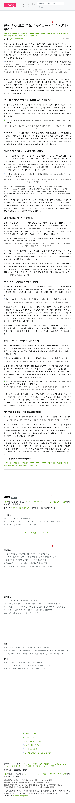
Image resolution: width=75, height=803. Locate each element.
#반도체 (59, 33)
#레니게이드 (51, 33)
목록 (42, 533)
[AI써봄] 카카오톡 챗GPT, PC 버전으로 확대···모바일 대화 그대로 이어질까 (30, 557)
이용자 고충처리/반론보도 (42, 764)
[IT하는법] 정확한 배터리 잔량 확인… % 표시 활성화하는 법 (25, 668)
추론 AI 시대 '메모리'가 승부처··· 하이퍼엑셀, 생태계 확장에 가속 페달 (28, 566)
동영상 (33, 5)
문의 (29, 764)
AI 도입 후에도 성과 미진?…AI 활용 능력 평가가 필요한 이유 (25, 560)
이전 (26, 533)
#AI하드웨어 (24, 33)
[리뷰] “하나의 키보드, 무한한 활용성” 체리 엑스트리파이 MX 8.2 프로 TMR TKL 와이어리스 (36, 650)
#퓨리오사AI (33, 36)
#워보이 (14, 36)
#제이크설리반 (23, 36)
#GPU (32, 33)
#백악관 (65, 33)
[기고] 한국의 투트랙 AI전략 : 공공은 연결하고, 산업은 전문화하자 (27, 665)
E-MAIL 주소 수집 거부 (41, 766)
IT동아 (6, 502)
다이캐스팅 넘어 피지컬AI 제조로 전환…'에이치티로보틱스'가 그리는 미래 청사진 (32, 604)
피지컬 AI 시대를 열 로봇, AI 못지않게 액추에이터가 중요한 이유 (26, 554)
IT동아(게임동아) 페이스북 (20, 508)
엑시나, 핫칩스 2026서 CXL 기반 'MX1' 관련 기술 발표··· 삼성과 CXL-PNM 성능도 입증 (34, 522)
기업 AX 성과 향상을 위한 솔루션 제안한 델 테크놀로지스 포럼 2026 (28, 610)
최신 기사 (8, 597)
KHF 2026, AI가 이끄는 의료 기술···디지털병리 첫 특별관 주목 (25, 563)
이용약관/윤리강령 (59, 764)
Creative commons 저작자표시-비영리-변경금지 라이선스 (45, 502)
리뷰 (24, 5)
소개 (23, 764)
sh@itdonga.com (17, 39)
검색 (42, 7)
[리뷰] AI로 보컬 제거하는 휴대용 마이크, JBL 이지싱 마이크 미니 (27, 647)
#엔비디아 (7, 36)
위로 (34, 533)
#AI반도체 (15, 33)
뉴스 (19, 5)
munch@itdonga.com (20, 796)
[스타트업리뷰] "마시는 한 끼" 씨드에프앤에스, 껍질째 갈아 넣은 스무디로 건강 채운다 (34, 654)
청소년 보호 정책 (25, 766)
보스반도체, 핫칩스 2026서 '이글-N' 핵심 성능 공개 (22, 525)
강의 (28, 5)
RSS (52, 766)
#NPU (37, 33)
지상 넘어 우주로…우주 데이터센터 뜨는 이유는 (20, 518)
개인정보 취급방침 (10, 766)
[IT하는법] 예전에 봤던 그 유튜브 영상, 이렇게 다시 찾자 (23, 662)
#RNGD (43, 33)
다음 (49, 533)
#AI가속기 (7, 33)
